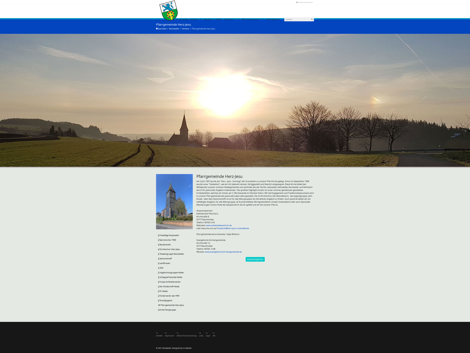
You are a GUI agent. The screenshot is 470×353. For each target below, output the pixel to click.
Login (208, 336)
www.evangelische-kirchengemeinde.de (223, 251)
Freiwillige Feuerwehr (169, 235)
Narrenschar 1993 (167, 240)
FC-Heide (163, 291)
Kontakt (159, 336)
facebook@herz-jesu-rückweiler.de (233, 228)
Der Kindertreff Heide (169, 286)
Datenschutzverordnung (187, 336)
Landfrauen (164, 263)
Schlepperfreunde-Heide (170, 277)
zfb (214, 336)
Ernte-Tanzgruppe (167, 309)
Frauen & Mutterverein (170, 281)
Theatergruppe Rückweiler (171, 254)
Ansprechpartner (255, 259)
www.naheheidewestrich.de (219, 225)
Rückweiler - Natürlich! (188, 19)
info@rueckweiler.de (305, 2)
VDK (161, 268)
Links (201, 336)
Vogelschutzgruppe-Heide (171, 272)
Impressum (169, 336)
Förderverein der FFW (169, 295)
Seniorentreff (165, 258)
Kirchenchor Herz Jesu (169, 249)
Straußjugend (165, 300)
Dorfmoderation (272, 19)
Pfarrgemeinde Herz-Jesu (172, 305)
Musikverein (165, 244)
